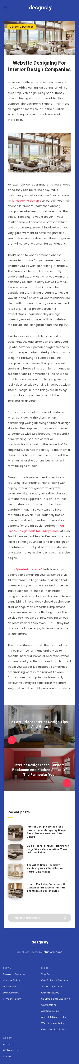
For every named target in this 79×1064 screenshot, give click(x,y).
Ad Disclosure (50, 1011)
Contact (8, 1056)
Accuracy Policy (51, 986)
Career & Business (22, 27)
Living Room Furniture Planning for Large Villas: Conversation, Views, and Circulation (48, 849)
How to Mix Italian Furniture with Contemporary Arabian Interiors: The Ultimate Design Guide (46, 887)
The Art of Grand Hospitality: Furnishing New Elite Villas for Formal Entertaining (45, 868)
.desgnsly (39, 7)
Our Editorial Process (54, 980)
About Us (9, 1044)
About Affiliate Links (53, 1017)
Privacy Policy (12, 999)
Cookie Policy (12, 980)
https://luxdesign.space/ (25, 569)
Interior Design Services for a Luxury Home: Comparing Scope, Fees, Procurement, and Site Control (47, 831)
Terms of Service (14, 974)
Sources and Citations (55, 999)
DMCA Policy (11, 992)
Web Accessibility (52, 1023)
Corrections (49, 1005)
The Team (47, 974)
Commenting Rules (53, 1029)
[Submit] (65, 917)
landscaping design (25, 201)
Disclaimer (10, 986)
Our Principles (50, 992)
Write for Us (10, 1050)
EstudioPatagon (52, 952)
